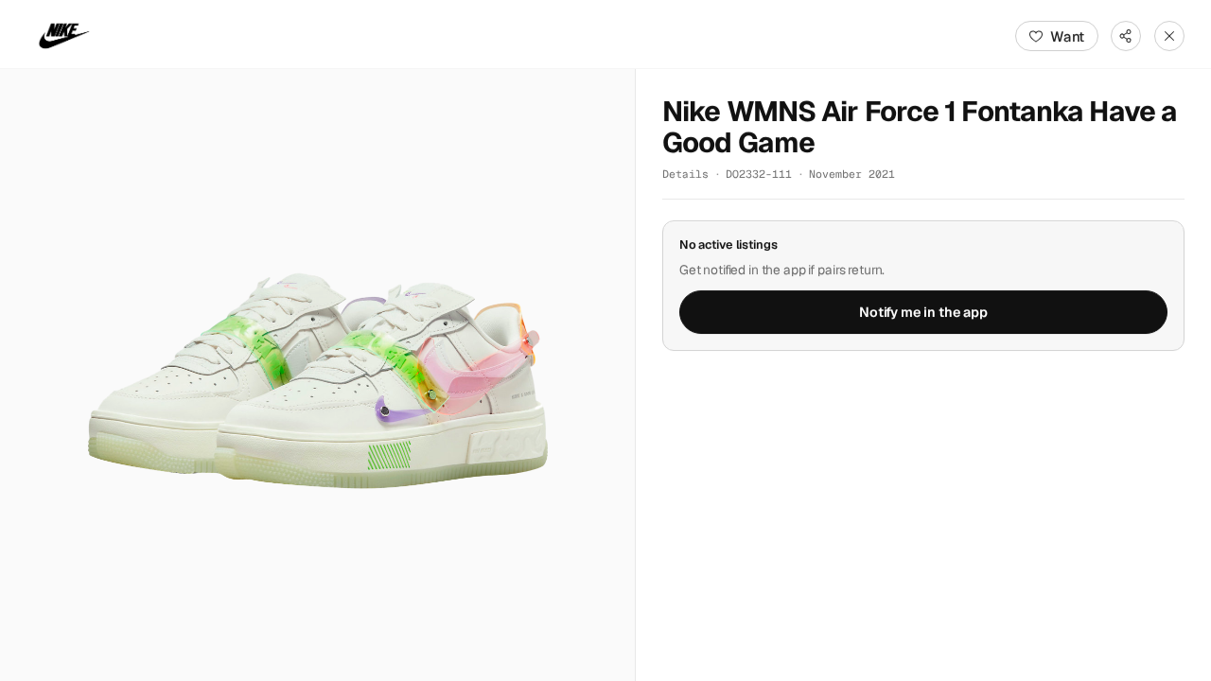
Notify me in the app (923, 312)
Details (685, 173)
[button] (317, 375)
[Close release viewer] (1169, 36)
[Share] (1126, 36)
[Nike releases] (64, 35)
